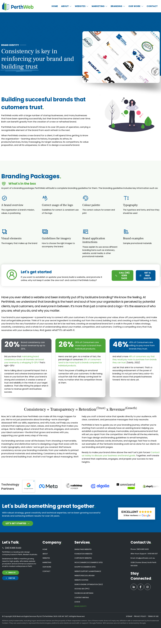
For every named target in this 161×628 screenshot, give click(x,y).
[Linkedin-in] (134, 587)
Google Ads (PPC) (81, 589)
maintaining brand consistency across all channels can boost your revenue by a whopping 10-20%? (24, 359)
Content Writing (81, 597)
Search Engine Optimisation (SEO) (88, 584)
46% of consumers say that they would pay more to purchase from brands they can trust (134, 359)
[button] (66, 6)
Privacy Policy (140, 616)
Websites (46, 558)
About (45, 554)
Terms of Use (153, 616)
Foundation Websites (83, 554)
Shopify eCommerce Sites (85, 567)
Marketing (47, 562)
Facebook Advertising (83, 593)
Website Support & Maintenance (87, 571)
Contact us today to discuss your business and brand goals (121, 454)
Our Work (47, 567)
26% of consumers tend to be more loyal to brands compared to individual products (80, 362)
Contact (46, 571)
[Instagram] (147, 587)
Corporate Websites (83, 558)
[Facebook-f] (140, 587)
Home (45, 549)
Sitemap (129, 616)
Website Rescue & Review (84, 575)
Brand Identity (80, 606)
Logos (77, 602)
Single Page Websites (83, 549)
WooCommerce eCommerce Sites (88, 562)
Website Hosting (81, 580)
